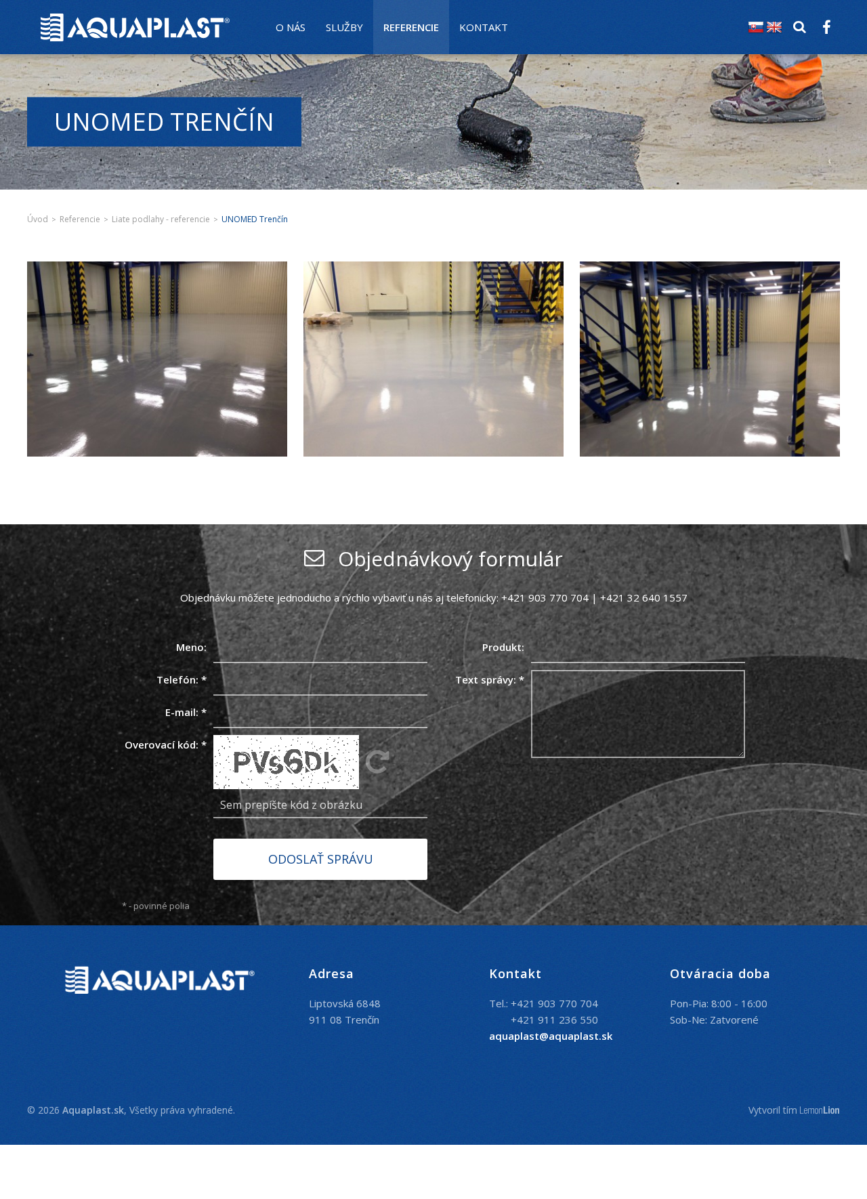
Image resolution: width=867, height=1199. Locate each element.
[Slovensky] (756, 27)
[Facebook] (826, 27)
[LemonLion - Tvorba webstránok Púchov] (820, 1111)
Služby (344, 27)
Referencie (411, 27)
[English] (774, 27)
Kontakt (483, 27)
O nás (290, 27)
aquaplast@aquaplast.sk (550, 1036)
